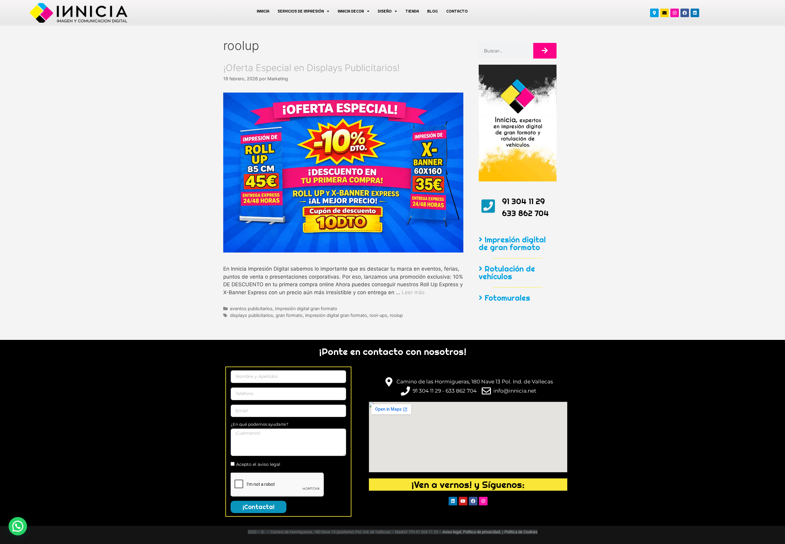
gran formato (289, 315)
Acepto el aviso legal (258, 464)
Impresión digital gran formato (306, 308)
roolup (396, 315)
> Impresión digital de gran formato (512, 243)
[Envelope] (664, 13)
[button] (18, 526)
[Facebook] (684, 13)
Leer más (413, 292)
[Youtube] (463, 501)
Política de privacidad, (482, 532)
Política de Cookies (521, 532)
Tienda (412, 11)
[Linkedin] (695, 13)
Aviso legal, (452, 532)
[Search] (545, 51)
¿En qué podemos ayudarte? (259, 424)
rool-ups (378, 315)
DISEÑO (385, 11)
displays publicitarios (251, 315)
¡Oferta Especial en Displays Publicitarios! (311, 67)
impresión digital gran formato (336, 315)
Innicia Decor (351, 11)
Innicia (263, 11)
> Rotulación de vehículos (507, 272)
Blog (432, 11)
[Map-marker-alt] (654, 13)
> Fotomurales (504, 298)
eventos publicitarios (251, 308)
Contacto (457, 11)
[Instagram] (674, 13)
